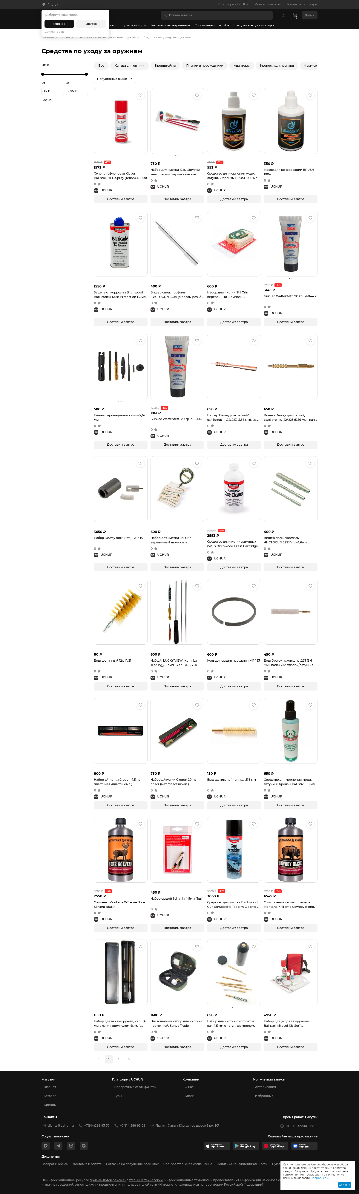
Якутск (91, 24)
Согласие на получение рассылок (132, 1164)
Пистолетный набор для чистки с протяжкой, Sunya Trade (177, 1023)
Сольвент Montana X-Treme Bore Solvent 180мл (119, 905)
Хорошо (344, 1185)
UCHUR (106, 190)
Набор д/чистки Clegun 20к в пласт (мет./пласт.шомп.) (173, 782)
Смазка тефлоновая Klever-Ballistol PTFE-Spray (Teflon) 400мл (120, 176)
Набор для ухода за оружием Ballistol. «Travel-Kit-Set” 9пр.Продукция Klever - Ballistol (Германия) (288, 1023)
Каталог (50, 1096)
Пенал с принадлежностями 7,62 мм (119, 417)
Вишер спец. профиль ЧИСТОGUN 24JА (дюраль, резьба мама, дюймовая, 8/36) (177, 295)
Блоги (189, 1096)
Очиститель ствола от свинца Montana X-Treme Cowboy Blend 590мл (289, 905)
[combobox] (219, 15)
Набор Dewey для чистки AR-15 (118, 538)
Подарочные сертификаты (135, 1087)
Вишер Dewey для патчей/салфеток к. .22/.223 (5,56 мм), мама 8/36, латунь (234, 417)
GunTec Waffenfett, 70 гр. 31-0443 (290, 296)
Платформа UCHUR (233, 4)
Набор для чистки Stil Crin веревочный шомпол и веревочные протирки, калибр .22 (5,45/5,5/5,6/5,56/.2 (175, 540)
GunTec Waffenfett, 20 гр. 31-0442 (176, 419)
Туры (118, 1096)
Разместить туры (268, 4)
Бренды (50, 1105)
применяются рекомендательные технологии (126, 1180)
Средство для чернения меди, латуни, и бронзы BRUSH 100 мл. (232, 176)
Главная (50, 1087)
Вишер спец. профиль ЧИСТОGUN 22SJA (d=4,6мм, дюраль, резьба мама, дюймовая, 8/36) (290, 540)
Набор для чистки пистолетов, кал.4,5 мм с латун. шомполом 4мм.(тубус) (231, 1023)
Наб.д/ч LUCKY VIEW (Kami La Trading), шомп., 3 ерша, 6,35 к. (174, 663)
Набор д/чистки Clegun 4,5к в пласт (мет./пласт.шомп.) (117, 782)
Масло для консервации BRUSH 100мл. (289, 172)
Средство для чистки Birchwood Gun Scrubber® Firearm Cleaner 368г (232, 905)
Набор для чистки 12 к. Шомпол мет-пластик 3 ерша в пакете (175, 172)
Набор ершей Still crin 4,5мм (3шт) (177, 898)
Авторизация (265, 1087)
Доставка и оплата (87, 1164)
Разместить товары (302, 4)
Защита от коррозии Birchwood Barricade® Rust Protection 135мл (120, 295)
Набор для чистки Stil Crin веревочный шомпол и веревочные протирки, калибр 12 (233, 295)
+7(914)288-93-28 (132, 1125)
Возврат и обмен (55, 1164)
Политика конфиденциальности (242, 1164)
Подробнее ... (320, 1178)
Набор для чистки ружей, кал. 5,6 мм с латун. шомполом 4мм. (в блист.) (120, 1023)
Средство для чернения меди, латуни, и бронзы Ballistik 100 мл (289, 782)
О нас (189, 1087)
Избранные (264, 1096)
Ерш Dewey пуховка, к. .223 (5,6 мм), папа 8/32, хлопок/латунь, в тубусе (288, 663)
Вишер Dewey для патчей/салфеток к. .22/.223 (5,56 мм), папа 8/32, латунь (290, 417)
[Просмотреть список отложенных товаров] (283, 15)
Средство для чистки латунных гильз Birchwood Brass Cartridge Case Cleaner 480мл (232, 544)
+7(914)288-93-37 (97, 1125)
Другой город (54, 31)
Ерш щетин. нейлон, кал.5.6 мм (231, 779)
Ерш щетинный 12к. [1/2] (112, 660)
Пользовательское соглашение (187, 1164)
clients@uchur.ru (60, 1125)
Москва (59, 24)
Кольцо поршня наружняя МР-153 (233, 660)
